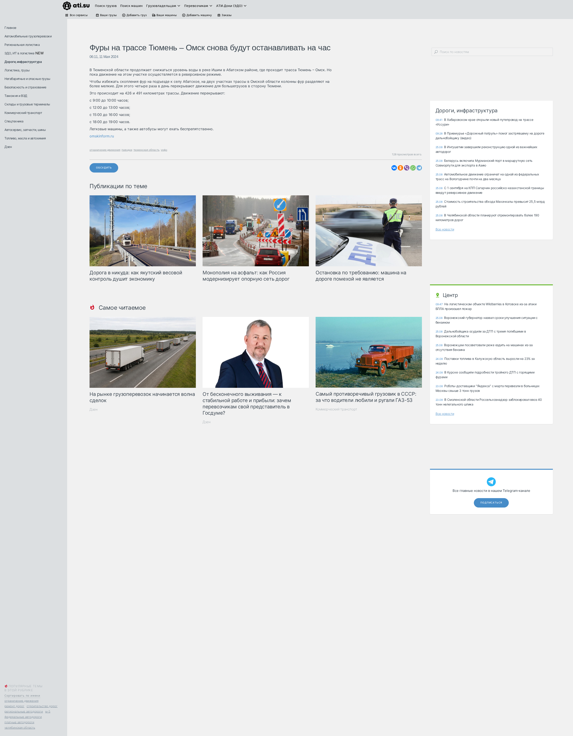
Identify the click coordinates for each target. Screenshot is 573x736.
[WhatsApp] (413, 168)
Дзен (8, 147)
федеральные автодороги (23, 717)
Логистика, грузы (17, 70)
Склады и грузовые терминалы (27, 104)
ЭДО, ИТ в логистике (19, 53)
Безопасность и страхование (25, 87)
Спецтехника (14, 121)
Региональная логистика (22, 45)
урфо (164, 149)
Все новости (445, 229)
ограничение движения (21, 700)
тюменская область (146, 149)
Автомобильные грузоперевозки (27, 36)
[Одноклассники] (400, 168)
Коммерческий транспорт (23, 113)
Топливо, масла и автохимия (25, 138)
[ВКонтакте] (394, 168)
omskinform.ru (102, 136)
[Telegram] (419, 168)
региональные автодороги (23, 711)
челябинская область (19, 727)
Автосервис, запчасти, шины (25, 130)
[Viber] (406, 168)
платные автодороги (19, 722)
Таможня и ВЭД (15, 96)
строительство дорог (42, 706)
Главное (10, 28)
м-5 (47, 711)
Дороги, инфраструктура (23, 62)
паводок (127, 149)
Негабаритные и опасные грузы (27, 79)
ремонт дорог (14, 706)
